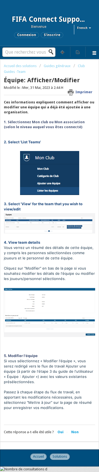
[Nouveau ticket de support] (62, 52)
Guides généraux (57, 66)
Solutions (60, 456)
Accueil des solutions (20, 66)
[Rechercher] (52, 52)
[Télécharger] (39, 235)
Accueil (38, 456)
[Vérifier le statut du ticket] (78, 52)
